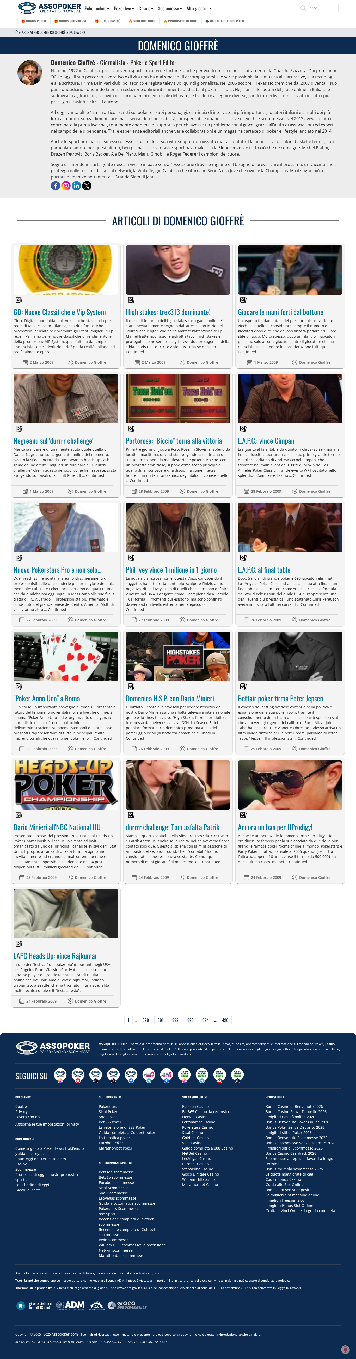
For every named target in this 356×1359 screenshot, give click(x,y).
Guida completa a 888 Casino (207, 1148)
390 (146, 1020)
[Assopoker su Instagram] (60, 1075)
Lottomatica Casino (198, 1122)
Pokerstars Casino (197, 1127)
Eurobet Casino (195, 1163)
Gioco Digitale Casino (200, 1174)
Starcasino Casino (197, 1168)
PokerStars (108, 1106)
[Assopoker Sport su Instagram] (184, 1075)
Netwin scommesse (116, 1250)
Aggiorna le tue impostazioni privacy (47, 1124)
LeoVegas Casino (196, 1158)
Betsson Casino (195, 1106)
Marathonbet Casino (200, 1184)
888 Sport (107, 1213)
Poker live (122, 8)
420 (225, 1020)
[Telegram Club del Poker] (148, 1075)
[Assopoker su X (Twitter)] (113, 1075)
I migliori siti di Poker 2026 (289, 1132)
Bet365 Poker (110, 1122)
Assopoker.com (112, 1043)
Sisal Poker (108, 1111)
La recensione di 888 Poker (122, 1127)
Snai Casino (192, 1142)
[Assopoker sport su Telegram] (202, 1075)
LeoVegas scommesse (117, 1198)
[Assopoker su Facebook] (131, 1075)
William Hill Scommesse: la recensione (132, 1245)
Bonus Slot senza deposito (288, 1189)
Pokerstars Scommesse (119, 1208)
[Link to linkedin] (76, 185)
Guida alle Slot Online (285, 1184)
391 (160, 1020)
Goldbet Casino (195, 1137)
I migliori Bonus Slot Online (289, 1205)
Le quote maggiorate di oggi (290, 1174)
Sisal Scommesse (113, 1187)
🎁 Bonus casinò (108, 20)
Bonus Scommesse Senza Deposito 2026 (300, 1142)
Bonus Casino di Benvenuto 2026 (294, 1106)
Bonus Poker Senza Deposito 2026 (295, 1127)
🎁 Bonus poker (33, 20)
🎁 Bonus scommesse (70, 20)
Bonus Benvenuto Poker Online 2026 (297, 1122)
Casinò (144, 8)
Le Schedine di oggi (32, 1184)
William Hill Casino (198, 1179)
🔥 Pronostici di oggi (180, 20)
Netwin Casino (194, 1116)
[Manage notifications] (345, 1349)
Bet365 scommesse (115, 1177)
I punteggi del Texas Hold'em (40, 1158)
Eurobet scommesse (116, 1182)
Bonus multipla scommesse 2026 (294, 1168)
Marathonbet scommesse (121, 1255)
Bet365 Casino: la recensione (207, 1111)
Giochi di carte (28, 1190)
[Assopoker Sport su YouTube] (219, 1075)
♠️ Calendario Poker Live (225, 20)
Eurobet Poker (111, 1142)
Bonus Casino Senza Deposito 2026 (296, 1111)
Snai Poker (108, 1116)
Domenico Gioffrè (90, 362)
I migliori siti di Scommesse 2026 (294, 1148)
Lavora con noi (28, 1116)
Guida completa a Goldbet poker (127, 1132)
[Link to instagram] (66, 185)
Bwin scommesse (114, 1239)
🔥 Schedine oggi (141, 20)
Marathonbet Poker (115, 1148)
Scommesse (168, 8)
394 (205, 1020)
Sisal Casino (192, 1132)
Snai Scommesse (113, 1192)
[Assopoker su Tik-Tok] (95, 1075)
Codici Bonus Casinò (283, 1179)
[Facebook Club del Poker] (166, 1075)
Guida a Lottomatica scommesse (127, 1203)
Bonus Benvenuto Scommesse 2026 (296, 1137)
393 (190, 1020)
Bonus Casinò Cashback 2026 (291, 1153)
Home (15, 32)
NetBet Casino (194, 1153)
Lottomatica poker (114, 1137)
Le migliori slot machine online (292, 1195)
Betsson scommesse (116, 1172)
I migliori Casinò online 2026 (290, 1116)
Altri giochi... (198, 8)
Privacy (21, 1111)
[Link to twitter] (86, 185)
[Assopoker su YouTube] (78, 1075)
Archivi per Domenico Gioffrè (43, 32)
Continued (135, 351)
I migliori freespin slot (285, 1200)
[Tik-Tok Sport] (237, 1075)
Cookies (22, 1106)
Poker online (95, 8)
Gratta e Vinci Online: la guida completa (300, 1210)
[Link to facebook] (55, 185)
